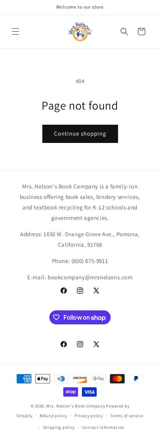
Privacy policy (89, 415)
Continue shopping (80, 133)
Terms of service (126, 415)
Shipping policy (59, 427)
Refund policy (53, 415)
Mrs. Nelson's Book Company (75, 406)
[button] (15, 31)
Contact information (103, 427)
